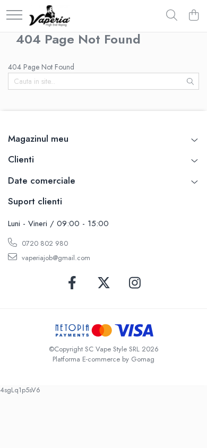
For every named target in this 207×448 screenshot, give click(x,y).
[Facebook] (72, 283)
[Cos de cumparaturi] (193, 16)
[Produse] (14, 16)
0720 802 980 (44, 243)
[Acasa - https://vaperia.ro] (49, 16)
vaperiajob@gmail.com (55, 258)
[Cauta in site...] (171, 16)
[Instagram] (135, 283)
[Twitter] (103, 283)
